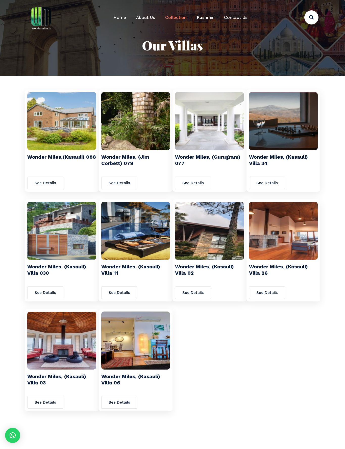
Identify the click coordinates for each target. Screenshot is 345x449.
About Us (145, 17)
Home (119, 17)
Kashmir (205, 17)
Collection (176, 17)
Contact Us (236, 17)
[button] (12, 435)
